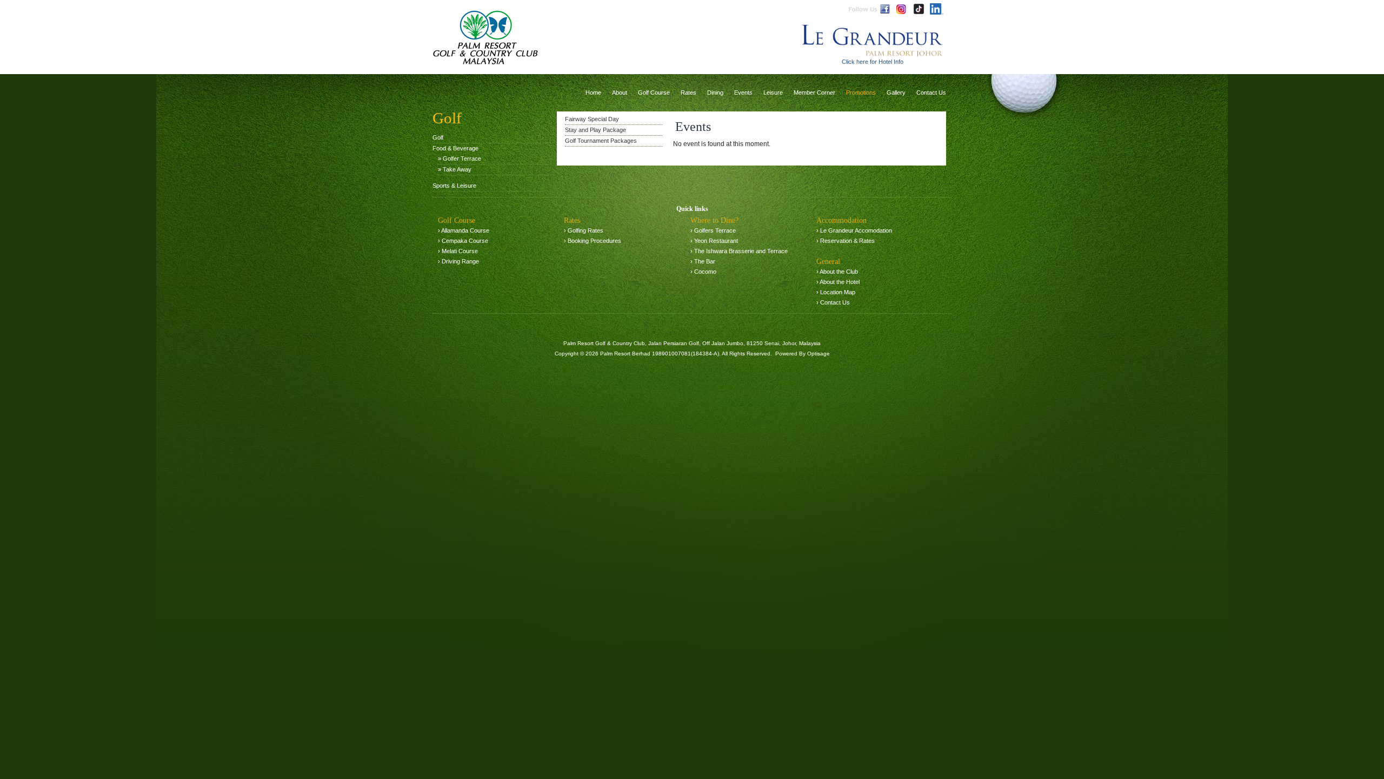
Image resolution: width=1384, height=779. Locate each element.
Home (593, 92)
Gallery (896, 92)
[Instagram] (901, 8)
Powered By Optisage (802, 354)
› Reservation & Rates (845, 240)
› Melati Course (458, 251)
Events (743, 92)
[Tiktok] (919, 8)
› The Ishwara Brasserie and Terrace (739, 251)
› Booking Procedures (592, 240)
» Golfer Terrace (459, 158)
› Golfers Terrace (713, 230)
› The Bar (702, 261)
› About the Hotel (838, 282)
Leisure (773, 92)
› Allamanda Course (463, 230)
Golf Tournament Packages (601, 140)
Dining (715, 92)
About (619, 92)
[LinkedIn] (936, 8)
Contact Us (931, 92)
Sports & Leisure (454, 185)
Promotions (861, 92)
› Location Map (835, 292)
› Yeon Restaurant (714, 240)
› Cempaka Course (463, 240)
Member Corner (814, 92)
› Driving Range (458, 261)
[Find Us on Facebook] (885, 8)
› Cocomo (703, 271)
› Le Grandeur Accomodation (854, 230)
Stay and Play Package (595, 130)
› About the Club (837, 271)
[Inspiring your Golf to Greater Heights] (485, 35)
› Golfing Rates (583, 230)
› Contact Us (833, 302)
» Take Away (454, 169)
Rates (688, 92)
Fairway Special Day (592, 119)
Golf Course (654, 92)
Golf (437, 137)
